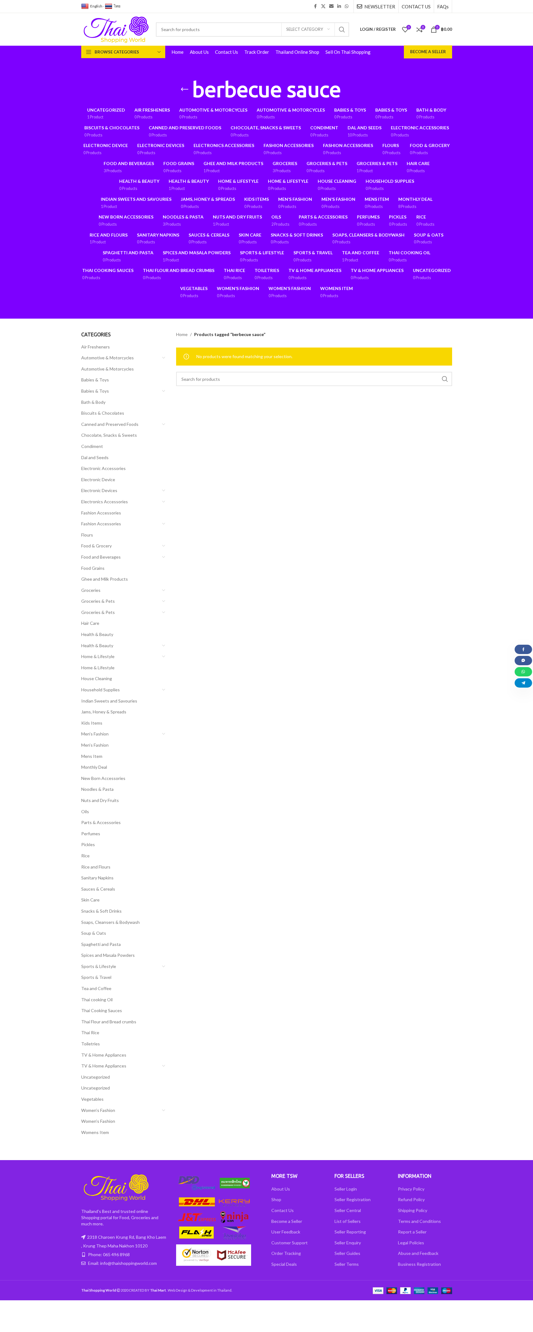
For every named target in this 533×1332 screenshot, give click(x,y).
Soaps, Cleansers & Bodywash (110, 922)
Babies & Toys (95, 379)
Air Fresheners (95, 346)
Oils (85, 811)
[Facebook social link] (315, 6)
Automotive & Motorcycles (107, 357)
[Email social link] (331, 6)
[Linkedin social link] (339, 6)
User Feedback (285, 1231)
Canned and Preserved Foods (109, 424)
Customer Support (289, 1242)
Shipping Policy (412, 1210)
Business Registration (419, 1264)
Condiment (92, 446)
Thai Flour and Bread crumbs (108, 1021)
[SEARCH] (342, 29)
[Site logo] (115, 28)
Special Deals (284, 1264)
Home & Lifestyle (98, 656)
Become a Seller (428, 51)
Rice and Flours (95, 866)
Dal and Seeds (95, 457)
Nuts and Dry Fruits (100, 800)
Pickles (88, 844)
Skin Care (90, 899)
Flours (87, 534)
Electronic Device (98, 479)
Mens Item (91, 756)
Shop (276, 1199)
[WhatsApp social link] (346, 6)
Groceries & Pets (98, 601)
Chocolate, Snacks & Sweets (109, 435)
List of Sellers (347, 1221)
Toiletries (90, 1043)
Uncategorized (95, 1077)
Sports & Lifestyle (98, 966)
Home (182, 334)
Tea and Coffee (96, 988)
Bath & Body (93, 402)
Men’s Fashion (95, 733)
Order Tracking (286, 1253)
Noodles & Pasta (97, 789)
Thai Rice (90, 1032)
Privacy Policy (411, 1188)
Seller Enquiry (347, 1242)
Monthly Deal (94, 767)
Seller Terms (346, 1264)
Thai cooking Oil (97, 999)
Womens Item (95, 1132)
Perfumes (90, 833)
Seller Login (345, 1188)
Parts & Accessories (101, 822)
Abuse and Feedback (418, 1253)
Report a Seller (412, 1231)
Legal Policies (411, 1242)
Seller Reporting (350, 1231)
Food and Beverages (101, 557)
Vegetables (92, 1099)
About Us (280, 1188)
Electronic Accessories (103, 468)
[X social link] (323, 6)
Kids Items (91, 723)
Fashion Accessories (101, 512)
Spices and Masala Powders (108, 955)
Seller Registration (352, 1199)
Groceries (91, 590)
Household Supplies (100, 689)
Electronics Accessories (104, 501)
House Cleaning (96, 678)
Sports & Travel (96, 977)
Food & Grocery (96, 545)
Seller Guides (347, 1253)
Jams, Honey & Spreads (103, 711)
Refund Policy (411, 1199)
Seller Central (347, 1210)
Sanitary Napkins (97, 877)
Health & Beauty (97, 634)
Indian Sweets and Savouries (109, 700)
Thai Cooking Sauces (101, 1010)
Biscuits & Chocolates (102, 413)
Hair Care (90, 623)
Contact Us (282, 1210)
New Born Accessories (103, 778)
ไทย (117, 6)
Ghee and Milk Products (104, 579)
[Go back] (184, 89)
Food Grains (93, 568)
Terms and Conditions (419, 1221)
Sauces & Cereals (98, 889)
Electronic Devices (99, 490)
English (96, 6)
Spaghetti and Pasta (101, 944)
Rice (85, 855)
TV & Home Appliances (103, 1055)
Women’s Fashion (98, 1110)
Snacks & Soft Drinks (101, 911)
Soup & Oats (93, 933)
